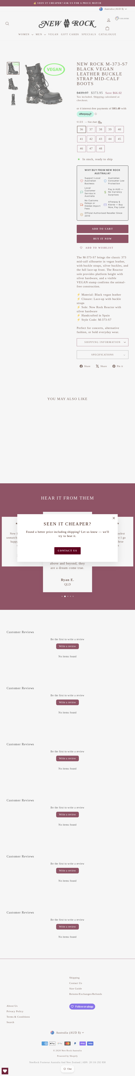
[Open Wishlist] (5, 1071)
